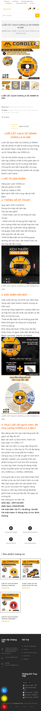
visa (11, 706)
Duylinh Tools (18, 703)
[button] (5, 117)
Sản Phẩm (27, 656)
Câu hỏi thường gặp (30, 646)
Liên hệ (26, 649)
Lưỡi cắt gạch (13, 107)
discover (31, 706)
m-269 (16, 112)
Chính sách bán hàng (30, 652)
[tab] (14, 126)
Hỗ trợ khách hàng (21, 3)
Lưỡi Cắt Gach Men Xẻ (11, 142)
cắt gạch (11, 110)
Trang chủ (7, 1)
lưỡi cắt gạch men (32, 110)
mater (24, 706)
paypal (17, 706)
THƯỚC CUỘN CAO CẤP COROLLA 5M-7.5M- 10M (29, 584)
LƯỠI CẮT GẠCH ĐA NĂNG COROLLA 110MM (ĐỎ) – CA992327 (9, 618)
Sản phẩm (9, 3)
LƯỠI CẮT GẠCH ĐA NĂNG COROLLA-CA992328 (9, 584)
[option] (6, 85)
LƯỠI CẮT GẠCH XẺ (7, 112)
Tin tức (32, 3)
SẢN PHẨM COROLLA (26, 107)
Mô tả (14, 126)
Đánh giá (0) (24, 126)
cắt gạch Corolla (19, 110)
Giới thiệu (15, 1)
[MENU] (37, 9)
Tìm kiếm (37, 15)
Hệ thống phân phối (27, 1)
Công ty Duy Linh (9, 456)
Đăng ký (26, 659)
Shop (14, 31)
